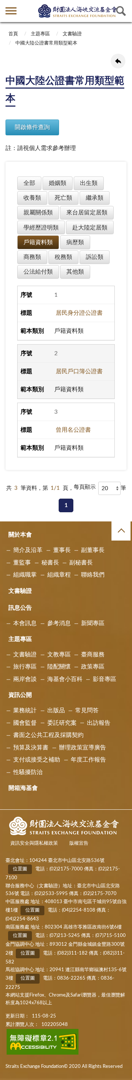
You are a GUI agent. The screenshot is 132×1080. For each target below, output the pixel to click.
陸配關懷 (59, 667)
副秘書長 (81, 563)
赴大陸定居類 (89, 228)
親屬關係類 (38, 212)
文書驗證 (72, 34)
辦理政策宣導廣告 (82, 748)
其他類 (75, 272)
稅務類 (63, 257)
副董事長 (92, 550)
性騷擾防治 (28, 772)
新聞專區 (92, 623)
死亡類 (63, 198)
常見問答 (87, 710)
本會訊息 (25, 623)
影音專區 (104, 679)
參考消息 (59, 623)
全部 (29, 183)
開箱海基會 (23, 788)
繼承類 (94, 198)
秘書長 (50, 563)
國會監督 (25, 723)
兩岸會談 (25, 679)
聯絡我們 (92, 575)
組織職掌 (25, 575)
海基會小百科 (64, 679)
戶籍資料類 (38, 242)
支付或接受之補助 (36, 760)
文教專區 (59, 654)
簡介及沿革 (28, 550)
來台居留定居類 (86, 212)
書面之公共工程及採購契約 (48, 735)
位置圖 (20, 869)
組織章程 (59, 575)
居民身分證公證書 (79, 313)
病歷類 (75, 242)
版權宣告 (78, 843)
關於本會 (20, 535)
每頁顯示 (85, 487)
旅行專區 (25, 667)
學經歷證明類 (41, 228)
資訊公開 (20, 695)
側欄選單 (11, 11)
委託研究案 (62, 723)
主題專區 (40, 34)
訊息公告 (20, 608)
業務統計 (25, 710)
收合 (121, 531)
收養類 (32, 198)
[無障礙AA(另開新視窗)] (43, 1053)
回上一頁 (118, 61)
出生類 (89, 183)
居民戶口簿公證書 (79, 371)
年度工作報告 (88, 760)
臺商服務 (92, 654)
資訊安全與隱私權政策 (34, 843)
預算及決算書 (30, 748)
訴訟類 (94, 257)
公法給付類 (38, 272)
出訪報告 (98, 723)
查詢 (121, 11)
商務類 (32, 257)
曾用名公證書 (73, 430)
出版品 (56, 710)
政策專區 (92, 667)
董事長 (62, 550)
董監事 (22, 563)
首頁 (13, 34)
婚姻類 (57, 183)
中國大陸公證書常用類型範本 (46, 43)
